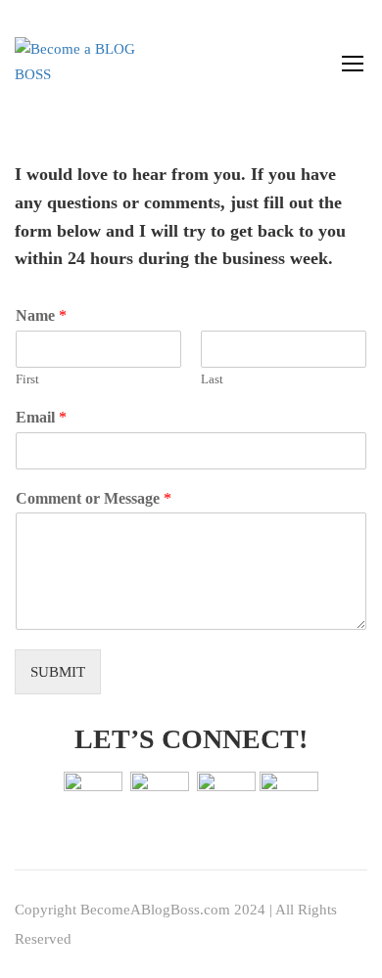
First (27, 379)
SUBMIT (57, 672)
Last (212, 379)
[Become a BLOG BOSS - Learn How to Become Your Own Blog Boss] (78, 62)
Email (41, 417)
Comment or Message (93, 498)
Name (41, 315)
